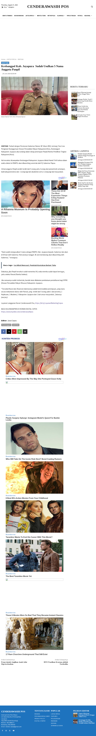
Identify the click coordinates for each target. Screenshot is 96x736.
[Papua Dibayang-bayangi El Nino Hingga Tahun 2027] (74, 94)
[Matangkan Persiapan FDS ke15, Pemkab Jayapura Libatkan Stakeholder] (73, 165)
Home (3, 59)
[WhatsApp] (19, 331)
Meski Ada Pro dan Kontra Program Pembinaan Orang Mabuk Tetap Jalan (85, 184)
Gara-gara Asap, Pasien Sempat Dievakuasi (83, 115)
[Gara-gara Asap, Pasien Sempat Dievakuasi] (74, 117)
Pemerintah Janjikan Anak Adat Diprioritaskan (14, 663)
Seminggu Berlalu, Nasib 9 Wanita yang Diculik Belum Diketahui (84, 101)
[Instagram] (6, 730)
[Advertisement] (50, 36)
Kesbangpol (6, 325)
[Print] (25, 331)
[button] (92, 6)
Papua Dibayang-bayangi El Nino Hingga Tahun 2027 (84, 94)
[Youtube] (13, 730)
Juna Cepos (12, 320)
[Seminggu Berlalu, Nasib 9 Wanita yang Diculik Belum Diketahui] (74, 101)
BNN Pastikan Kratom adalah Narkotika (56, 663)
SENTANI (20, 59)
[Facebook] (3, 331)
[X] (9, 331)
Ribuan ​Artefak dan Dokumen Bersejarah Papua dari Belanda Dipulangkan (83, 108)
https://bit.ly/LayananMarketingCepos (49, 303)
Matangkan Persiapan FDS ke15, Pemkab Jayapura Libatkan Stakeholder (85, 164)
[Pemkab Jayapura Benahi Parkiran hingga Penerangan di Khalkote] (73, 156)
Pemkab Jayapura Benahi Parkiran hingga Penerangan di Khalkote (86, 155)
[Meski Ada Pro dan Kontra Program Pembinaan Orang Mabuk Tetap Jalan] (73, 185)
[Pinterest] (14, 331)
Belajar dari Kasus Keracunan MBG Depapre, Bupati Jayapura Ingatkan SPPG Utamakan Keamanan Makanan (86, 174)
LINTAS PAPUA (11, 59)
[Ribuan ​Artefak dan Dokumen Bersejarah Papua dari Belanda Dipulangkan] (74, 108)
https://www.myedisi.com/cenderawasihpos (17, 312)
